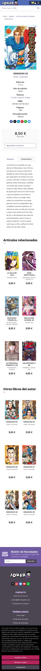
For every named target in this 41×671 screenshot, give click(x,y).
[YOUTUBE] (24, 583)
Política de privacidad (20, 623)
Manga (11, 16)
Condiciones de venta (20, 619)
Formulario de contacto (20, 604)
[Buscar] (38, 8)
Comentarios (26, 159)
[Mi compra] (32, 3)
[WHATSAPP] (28, 583)
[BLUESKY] (20, 583)
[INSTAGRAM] (16, 583)
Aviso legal (20, 615)
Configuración (20, 667)
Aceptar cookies (20, 657)
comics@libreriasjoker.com (20, 600)
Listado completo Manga (25, 16)
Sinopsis (10, 159)
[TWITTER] (13, 583)
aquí (21, 651)
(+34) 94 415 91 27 (20, 596)
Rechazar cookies (20, 662)
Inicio (5, 16)
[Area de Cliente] (35, 3)
